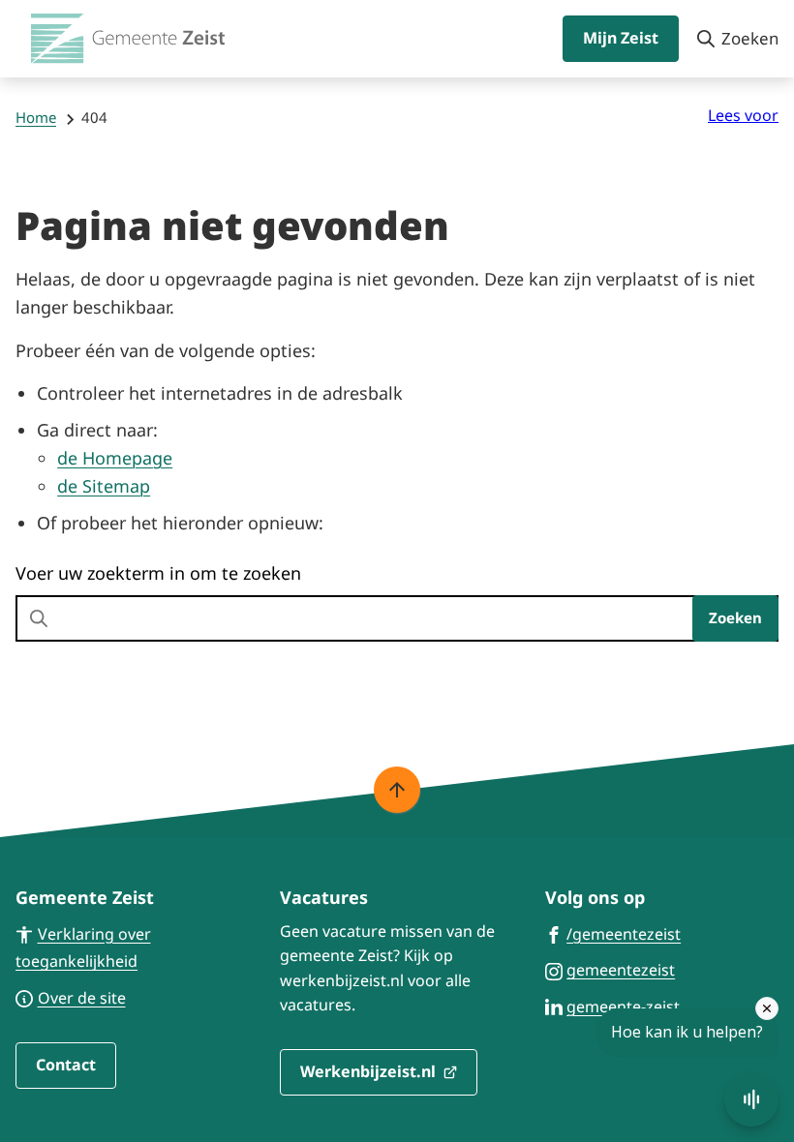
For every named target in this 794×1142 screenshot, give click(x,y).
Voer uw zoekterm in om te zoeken (158, 573)
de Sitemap (103, 485)
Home (35, 117)
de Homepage (114, 457)
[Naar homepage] (128, 38)
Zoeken (735, 617)
